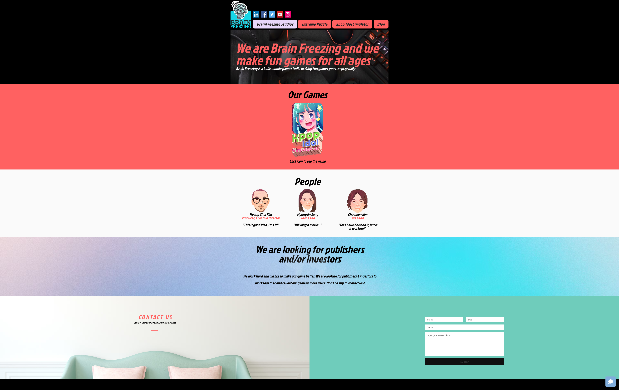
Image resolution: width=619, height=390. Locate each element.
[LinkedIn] (256, 14)
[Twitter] (272, 14)
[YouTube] (280, 14)
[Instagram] (288, 14)
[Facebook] (264, 14)
